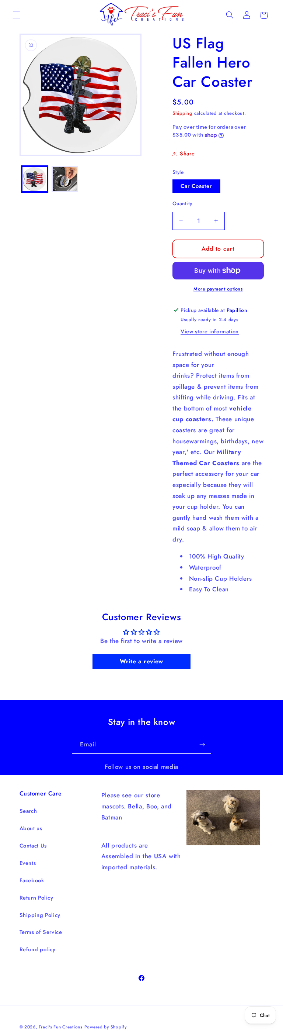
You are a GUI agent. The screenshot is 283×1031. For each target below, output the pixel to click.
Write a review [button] (141, 661)
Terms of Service (41, 932)
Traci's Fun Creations (60, 1027)
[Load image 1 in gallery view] (34, 179)
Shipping (182, 113)
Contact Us (33, 846)
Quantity (182, 203)
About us (31, 828)
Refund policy (38, 949)
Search (28, 811)
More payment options (218, 289)
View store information (210, 331)
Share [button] (187, 154)
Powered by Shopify (105, 1027)
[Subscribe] (202, 745)
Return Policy (36, 898)
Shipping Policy (40, 915)
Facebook (32, 880)
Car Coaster (196, 186)
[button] (16, 15)
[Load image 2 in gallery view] (65, 179)
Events (28, 863)
